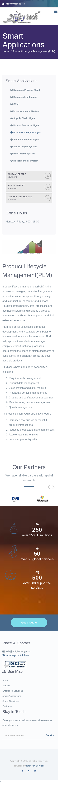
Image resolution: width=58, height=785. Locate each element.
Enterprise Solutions (12, 690)
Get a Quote (29, 622)
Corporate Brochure (20, 198)
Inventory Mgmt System (26, 111)
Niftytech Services (35, 765)
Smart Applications (11, 696)
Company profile (17, 175)
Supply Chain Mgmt (24, 118)
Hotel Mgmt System (24, 153)
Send (49, 735)
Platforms (7, 706)
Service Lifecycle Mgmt (26, 139)
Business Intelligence (25, 97)
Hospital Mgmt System (25, 160)
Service (6, 685)
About (5, 680)
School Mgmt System (25, 146)
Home (5, 51)
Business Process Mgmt (26, 90)
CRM (16, 104)
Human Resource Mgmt (26, 125)
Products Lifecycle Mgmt (27, 132)
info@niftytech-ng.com (15, 4)
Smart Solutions (10, 701)
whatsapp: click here (17, 655)
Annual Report (16, 186)
